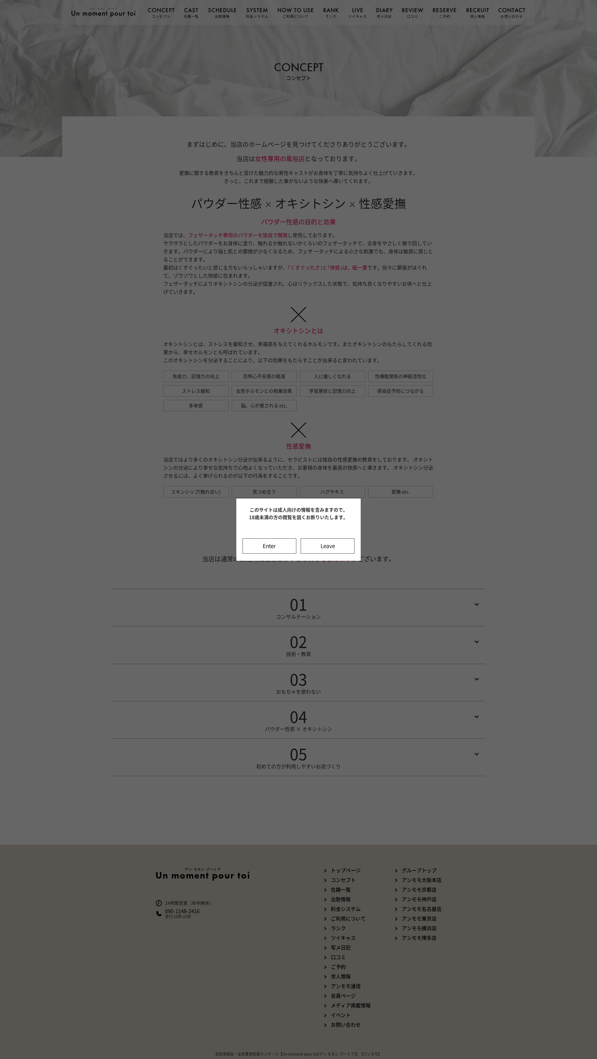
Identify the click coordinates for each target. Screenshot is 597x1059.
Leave (328, 546)
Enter (269, 546)
